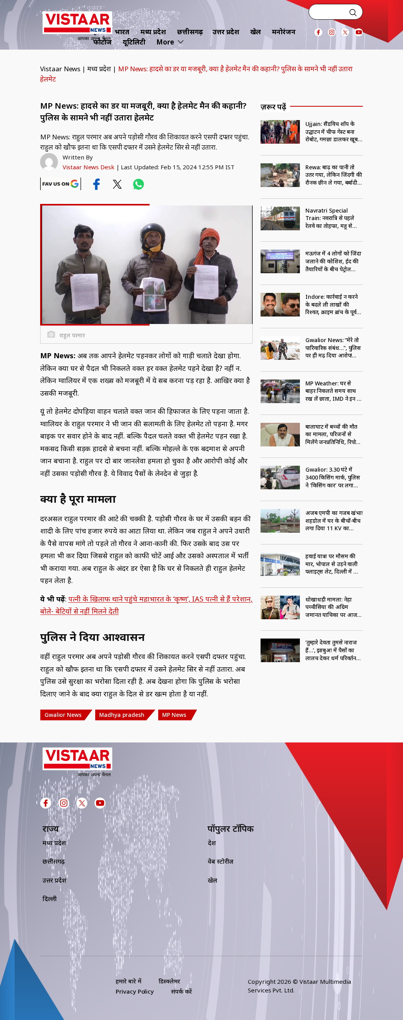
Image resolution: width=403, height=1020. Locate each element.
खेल (255, 31)
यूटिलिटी (134, 41)
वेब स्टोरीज (220, 861)
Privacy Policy (135, 991)
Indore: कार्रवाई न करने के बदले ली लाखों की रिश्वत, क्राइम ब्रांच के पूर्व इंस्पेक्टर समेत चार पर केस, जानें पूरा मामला (333, 304)
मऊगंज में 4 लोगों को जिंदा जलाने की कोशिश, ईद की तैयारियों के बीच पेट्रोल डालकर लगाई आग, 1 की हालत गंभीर (333, 261)
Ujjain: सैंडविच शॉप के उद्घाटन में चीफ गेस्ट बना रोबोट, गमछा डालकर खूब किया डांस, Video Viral (332, 131)
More (165, 41)
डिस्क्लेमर (169, 981)
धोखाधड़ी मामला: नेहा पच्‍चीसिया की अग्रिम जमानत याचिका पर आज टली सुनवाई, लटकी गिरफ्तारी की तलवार (331, 607)
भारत (122, 31)
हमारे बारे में (128, 981)
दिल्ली (50, 898)
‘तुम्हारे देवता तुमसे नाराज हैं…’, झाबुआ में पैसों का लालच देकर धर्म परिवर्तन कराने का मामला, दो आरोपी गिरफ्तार (331, 650)
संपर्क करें (181, 991)
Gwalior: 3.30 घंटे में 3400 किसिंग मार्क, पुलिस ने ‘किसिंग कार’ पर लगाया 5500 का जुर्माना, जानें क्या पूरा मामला (333, 477)
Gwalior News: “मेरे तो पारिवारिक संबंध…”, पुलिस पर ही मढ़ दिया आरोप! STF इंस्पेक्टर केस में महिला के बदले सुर (333, 347)
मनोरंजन (284, 31)
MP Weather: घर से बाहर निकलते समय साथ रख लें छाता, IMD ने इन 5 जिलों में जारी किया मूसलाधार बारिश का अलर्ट (332, 391)
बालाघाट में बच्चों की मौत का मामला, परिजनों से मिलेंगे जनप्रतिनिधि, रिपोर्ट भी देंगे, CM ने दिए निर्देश (332, 434)
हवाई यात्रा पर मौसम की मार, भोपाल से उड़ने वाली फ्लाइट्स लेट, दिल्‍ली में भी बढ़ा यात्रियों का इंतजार (332, 564)
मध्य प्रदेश (153, 31)
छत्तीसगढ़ (190, 31)
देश (212, 843)
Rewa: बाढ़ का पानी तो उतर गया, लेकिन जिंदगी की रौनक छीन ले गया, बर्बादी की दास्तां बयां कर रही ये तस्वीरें (333, 175)
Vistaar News (60, 68)
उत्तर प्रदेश (226, 31)
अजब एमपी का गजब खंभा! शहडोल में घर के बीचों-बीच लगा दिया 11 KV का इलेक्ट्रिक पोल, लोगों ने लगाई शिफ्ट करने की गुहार (333, 520)
